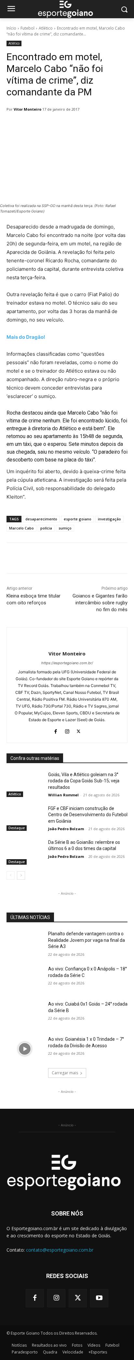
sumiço (65, 528)
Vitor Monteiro (27, 109)
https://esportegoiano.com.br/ (67, 663)
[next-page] (21, 875)
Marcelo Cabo (21, 528)
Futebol (27, 28)
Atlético (46, 28)
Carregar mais (65, 1073)
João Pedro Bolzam (66, 828)
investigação (109, 518)
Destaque (16, 828)
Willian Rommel (63, 794)
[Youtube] (99, 1298)
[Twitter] (78, 730)
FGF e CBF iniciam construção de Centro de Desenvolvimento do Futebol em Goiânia (87, 815)
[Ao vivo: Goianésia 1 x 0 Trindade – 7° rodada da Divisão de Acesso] (25, 1049)
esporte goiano (77, 518)
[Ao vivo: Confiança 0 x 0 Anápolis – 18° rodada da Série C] (25, 978)
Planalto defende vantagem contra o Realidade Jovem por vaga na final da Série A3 (86, 940)
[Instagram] (67, 730)
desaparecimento (41, 518)
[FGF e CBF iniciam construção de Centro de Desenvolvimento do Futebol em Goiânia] (25, 818)
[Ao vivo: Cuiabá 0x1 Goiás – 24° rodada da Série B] (25, 1013)
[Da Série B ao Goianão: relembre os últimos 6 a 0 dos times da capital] (25, 852)
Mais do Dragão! (26, 337)
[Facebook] (55, 730)
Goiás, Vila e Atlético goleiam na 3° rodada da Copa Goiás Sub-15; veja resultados (83, 781)
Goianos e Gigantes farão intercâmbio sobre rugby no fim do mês (100, 602)
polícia (46, 528)
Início (11, 28)
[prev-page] (11, 875)
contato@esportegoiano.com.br (59, 1250)
